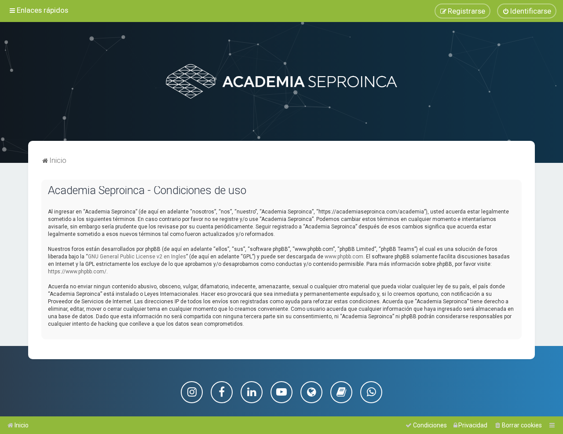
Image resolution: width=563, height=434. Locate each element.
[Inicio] (281, 81)
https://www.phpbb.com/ (77, 271)
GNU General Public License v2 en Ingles (137, 257)
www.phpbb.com (344, 257)
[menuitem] (526, 11)
